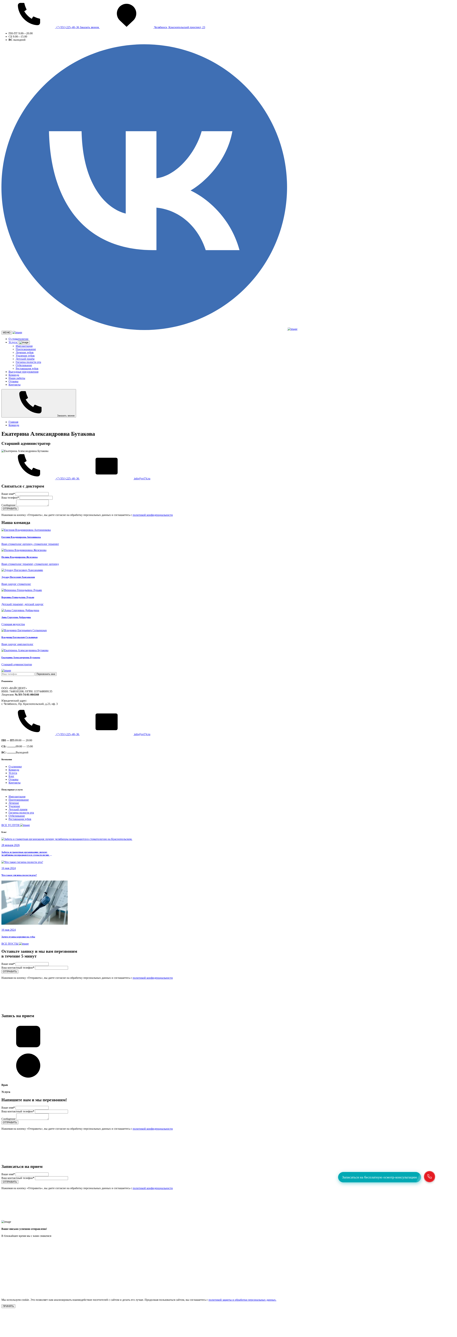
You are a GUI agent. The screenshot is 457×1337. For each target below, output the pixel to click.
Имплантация (24, 346)
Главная (13, 421)
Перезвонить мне (46, 674)
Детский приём (25, 358)
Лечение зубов (25, 352)
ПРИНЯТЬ (8, 1306)
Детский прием (18, 809)
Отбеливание (24, 365)
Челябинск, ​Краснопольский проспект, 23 (179, 27)
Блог (11, 776)
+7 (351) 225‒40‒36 (67, 27)
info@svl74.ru (141, 478)
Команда (14, 374)
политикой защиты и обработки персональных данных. (242, 1299)
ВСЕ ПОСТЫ (10, 943)
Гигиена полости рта (28, 362)
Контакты (15, 384)
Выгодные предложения (23, 371)
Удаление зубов (25, 355)
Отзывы (13, 381)
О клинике (15, 766)
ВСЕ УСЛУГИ (10, 825)
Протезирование (26, 349)
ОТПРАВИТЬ (10, 508)
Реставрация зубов (27, 368)
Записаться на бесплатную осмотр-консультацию (379, 1177)
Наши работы (17, 378)
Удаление (14, 806)
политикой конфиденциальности (153, 514)
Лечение (14, 802)
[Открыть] (24, 342)
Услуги (13, 342)
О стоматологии (18, 338)
